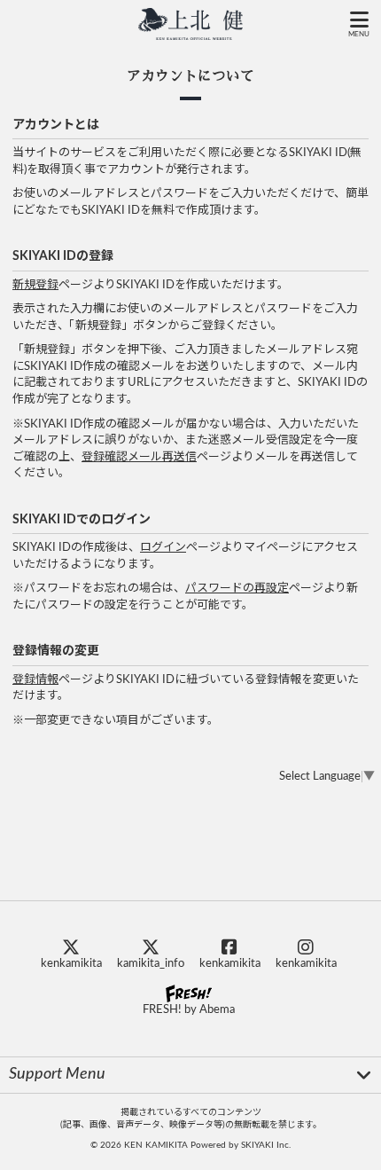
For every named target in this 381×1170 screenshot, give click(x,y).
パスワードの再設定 (237, 588)
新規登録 (35, 285)
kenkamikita (71, 964)
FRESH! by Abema (189, 1010)
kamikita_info (150, 964)
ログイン (163, 548)
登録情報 (35, 680)
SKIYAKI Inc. (266, 1145)
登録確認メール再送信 (139, 457)
